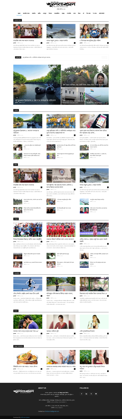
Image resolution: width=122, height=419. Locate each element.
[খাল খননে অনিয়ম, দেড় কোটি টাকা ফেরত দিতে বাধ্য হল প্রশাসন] (85, 76)
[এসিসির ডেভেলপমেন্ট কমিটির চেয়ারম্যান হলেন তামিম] (84, 256)
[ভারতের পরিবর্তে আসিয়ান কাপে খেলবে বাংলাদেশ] (61, 230)
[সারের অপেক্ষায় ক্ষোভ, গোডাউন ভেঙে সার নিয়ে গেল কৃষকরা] (17, 202)
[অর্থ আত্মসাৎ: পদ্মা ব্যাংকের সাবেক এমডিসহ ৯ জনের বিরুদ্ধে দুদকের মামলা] (61, 175)
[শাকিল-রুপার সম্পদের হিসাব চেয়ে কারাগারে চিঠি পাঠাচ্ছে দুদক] (84, 210)
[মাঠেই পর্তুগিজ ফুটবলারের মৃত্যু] (51, 256)
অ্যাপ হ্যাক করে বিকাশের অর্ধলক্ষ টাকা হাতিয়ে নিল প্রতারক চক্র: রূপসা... (93, 131)
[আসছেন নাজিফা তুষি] (61, 322)
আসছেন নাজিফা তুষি (52, 331)
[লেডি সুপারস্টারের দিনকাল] (94, 322)
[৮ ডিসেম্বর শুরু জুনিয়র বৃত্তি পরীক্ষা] (94, 31)
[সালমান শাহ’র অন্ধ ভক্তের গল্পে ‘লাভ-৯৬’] (27, 322)
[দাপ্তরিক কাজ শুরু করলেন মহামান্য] (27, 31)
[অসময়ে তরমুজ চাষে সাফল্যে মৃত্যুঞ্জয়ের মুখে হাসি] (51, 156)
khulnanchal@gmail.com (52, 411)
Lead (17, 97)
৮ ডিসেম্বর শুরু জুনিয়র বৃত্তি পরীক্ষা (90, 40)
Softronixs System (25, 417)
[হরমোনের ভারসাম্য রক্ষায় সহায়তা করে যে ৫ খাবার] (61, 357)
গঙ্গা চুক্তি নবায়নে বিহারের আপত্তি (97, 199)
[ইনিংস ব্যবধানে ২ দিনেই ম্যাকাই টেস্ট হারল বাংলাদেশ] (51, 264)
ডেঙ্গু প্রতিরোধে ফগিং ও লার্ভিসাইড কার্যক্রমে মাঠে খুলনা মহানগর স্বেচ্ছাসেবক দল (61, 131)
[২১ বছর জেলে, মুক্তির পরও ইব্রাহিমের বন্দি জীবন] (17, 147)
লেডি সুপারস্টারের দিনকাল (87, 331)
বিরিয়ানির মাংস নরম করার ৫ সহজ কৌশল (25, 366)
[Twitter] (91, 394)
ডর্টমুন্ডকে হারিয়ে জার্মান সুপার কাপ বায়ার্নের (32, 253)
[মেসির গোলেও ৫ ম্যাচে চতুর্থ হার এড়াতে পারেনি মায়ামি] (94, 230)
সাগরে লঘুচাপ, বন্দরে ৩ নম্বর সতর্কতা (57, 40)
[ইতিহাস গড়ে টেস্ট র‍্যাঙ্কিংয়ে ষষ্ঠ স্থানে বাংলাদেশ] (84, 264)
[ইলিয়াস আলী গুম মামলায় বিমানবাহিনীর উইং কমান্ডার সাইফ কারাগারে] (17, 210)
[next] (106, 57)
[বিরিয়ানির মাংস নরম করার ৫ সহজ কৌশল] (27, 357)
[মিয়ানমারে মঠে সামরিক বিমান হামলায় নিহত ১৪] (94, 284)
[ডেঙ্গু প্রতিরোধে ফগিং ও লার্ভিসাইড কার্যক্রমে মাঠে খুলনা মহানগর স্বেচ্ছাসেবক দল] (61, 121)
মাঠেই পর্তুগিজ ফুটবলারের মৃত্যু (63, 253)
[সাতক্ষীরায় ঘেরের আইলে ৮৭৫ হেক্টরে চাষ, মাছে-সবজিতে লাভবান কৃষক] (84, 156)
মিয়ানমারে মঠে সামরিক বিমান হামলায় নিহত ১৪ (93, 293)
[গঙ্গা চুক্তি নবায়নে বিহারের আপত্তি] (97, 96)
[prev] (103, 57)
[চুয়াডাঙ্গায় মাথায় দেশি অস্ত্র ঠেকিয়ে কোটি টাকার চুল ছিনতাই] (51, 147)
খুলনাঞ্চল (14, 43)
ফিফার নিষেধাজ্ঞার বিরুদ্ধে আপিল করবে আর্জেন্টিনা (33, 57)
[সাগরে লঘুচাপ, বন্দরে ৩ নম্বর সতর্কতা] (61, 31)
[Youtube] (96, 394)
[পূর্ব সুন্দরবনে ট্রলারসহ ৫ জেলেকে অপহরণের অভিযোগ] (37, 85)
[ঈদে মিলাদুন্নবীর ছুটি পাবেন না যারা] (51, 210)
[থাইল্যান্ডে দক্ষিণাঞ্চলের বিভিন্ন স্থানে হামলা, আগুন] (61, 284)
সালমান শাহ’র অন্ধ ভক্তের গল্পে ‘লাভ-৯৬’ (25, 331)
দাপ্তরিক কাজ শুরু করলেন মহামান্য (23, 40)
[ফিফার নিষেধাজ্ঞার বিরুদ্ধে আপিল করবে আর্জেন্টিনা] (27, 230)
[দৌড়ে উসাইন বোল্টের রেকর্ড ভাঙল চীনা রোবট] (27, 284)
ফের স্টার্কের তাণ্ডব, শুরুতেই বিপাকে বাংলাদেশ (33, 262)
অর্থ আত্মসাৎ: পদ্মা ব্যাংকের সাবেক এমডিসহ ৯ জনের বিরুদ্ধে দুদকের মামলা (60, 186)
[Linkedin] (86, 394)
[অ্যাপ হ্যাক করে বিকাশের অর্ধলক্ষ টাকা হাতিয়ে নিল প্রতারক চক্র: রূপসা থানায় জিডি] (94, 121)
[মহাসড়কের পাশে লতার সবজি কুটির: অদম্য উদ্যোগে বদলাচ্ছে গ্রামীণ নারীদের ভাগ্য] (17, 156)
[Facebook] (81, 394)
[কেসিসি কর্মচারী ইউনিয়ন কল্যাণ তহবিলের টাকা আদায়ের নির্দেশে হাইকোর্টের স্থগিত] (73, 96)
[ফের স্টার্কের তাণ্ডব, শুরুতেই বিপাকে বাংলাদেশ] (17, 264)
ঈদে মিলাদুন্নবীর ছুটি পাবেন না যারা (64, 208)
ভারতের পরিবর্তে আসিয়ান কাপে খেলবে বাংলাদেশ (60, 239)
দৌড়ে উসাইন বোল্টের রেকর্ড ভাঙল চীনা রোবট (26, 293)
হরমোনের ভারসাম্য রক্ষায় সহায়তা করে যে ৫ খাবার (61, 366)
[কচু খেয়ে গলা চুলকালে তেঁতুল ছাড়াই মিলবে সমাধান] (94, 357)
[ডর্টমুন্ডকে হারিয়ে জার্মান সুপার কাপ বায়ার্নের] (17, 256)
